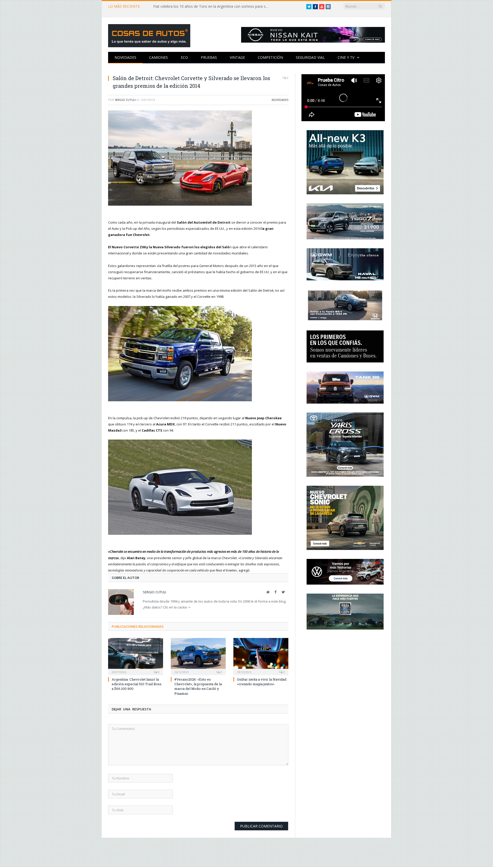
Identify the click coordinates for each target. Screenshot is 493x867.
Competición (270, 57)
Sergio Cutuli (125, 100)
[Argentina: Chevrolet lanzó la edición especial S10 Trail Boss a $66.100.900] (135, 655)
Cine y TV (346, 57)
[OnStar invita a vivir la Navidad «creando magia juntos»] (260, 655)
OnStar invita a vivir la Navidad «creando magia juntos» (261, 680)
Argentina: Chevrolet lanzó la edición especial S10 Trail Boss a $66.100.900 (137, 683)
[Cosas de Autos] (149, 34)
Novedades (125, 57)
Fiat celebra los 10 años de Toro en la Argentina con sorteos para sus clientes (212, 6)
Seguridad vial (310, 57)
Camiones (158, 57)
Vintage (237, 57)
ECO (184, 57)
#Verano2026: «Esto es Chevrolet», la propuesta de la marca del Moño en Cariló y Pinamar (198, 685)
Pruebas (209, 57)
